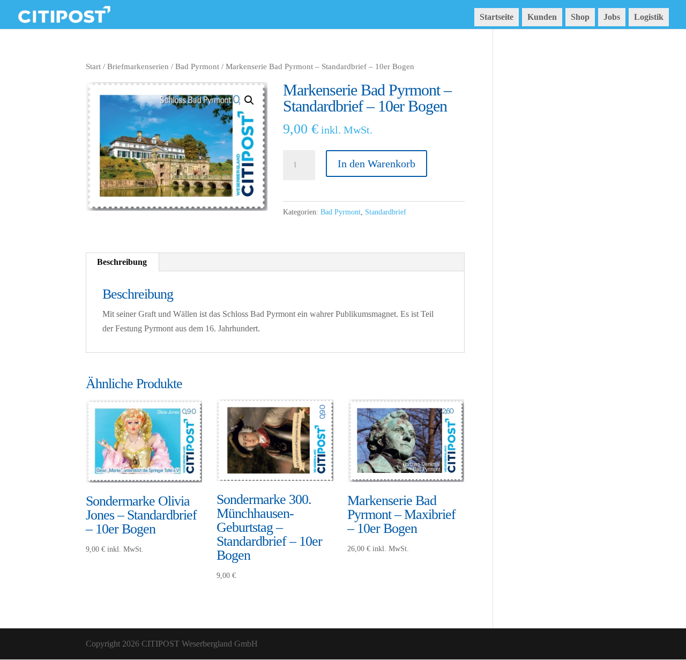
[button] (249, 100)
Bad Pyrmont (197, 66)
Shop (580, 16)
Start (93, 66)
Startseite (496, 16)
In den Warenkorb (376, 163)
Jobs (611, 16)
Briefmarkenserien (138, 66)
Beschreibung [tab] (122, 261)
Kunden (542, 16)
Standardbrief (385, 212)
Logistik (648, 16)
